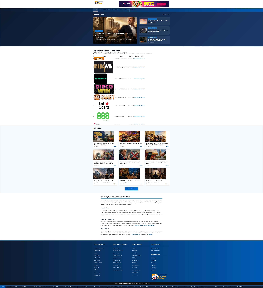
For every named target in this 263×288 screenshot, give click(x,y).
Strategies (115, 10)
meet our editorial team (148, 225)
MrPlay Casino (135, 260)
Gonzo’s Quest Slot (117, 257)
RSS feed (151, 234)
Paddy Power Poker (155, 250)
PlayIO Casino (135, 272)
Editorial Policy (138, 225)
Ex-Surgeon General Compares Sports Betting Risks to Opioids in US (107, 286)
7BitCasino (134, 252)
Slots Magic (134, 250)
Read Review (137, 58)
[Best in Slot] (99, 4)
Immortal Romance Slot (118, 250)
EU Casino (134, 267)
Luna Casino (135, 274)
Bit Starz (134, 248)
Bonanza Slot (116, 248)
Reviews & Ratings (98, 262)
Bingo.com (153, 270)
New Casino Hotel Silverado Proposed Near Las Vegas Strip (45, 286)
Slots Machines (124, 10)
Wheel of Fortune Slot (117, 270)
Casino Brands (97, 257)
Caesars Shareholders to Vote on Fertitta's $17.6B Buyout (17, 286)
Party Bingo (153, 267)
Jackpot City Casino (136, 270)
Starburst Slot (116, 265)
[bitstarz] (144, 4)
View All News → (166, 14)
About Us (96, 269)
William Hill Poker (155, 248)
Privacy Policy (97, 275)
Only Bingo (153, 260)
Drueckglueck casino (136, 255)
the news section (136, 234)
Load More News (131, 189)
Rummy (95, 252)
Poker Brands (97, 260)
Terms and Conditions (98, 248)
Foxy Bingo (153, 265)
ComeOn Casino (135, 265)
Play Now (142, 58)
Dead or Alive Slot (117, 267)
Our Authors (96, 267)
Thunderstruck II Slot (117, 255)
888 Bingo (153, 257)
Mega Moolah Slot (117, 262)
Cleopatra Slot (116, 252)
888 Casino (134, 262)
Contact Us (133, 10)
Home (95, 10)
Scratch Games (97, 250)
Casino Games (107, 10)
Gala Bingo (153, 262)
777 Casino (134, 257)
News (100, 10)
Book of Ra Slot (116, 260)
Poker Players (97, 255)
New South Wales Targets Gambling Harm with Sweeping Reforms (75, 286)
